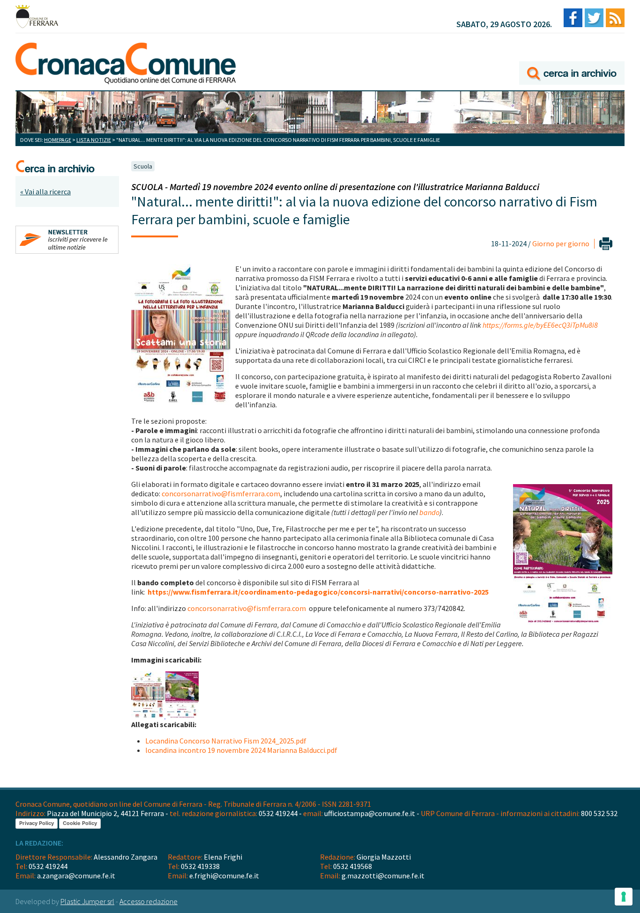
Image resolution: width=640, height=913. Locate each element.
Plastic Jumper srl (87, 901)
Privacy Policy (36, 823)
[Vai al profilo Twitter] (594, 18)
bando (429, 512)
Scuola (143, 166)
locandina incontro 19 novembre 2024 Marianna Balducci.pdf (241, 750)
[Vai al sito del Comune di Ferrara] (36, 16)
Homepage (57, 139)
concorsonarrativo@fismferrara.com (221, 493)
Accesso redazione (148, 901)
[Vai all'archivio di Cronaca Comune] (572, 59)
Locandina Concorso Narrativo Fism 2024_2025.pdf (225, 740)
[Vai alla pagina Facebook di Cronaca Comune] (573, 18)
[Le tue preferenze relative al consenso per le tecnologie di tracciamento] (624, 897)
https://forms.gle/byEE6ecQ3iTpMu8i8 (540, 325)
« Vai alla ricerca (45, 191)
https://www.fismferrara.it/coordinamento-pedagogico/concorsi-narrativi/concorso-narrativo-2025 (318, 591)
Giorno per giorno (560, 243)
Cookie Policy (80, 823)
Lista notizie (93, 139)
